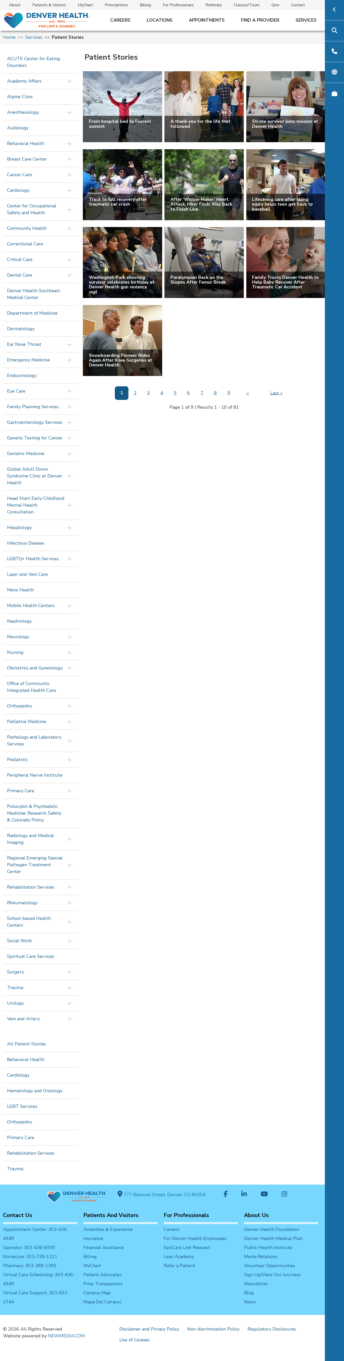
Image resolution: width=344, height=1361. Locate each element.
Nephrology (19, 621)
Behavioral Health (25, 143)
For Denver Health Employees (195, 1238)
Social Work (19, 941)
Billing (145, 5)
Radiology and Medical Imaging (30, 839)
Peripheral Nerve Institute (34, 775)
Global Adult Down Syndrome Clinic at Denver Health (34, 476)
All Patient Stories (26, 1044)
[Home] (46, 20)
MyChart (85, 5)
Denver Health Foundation (271, 1229)
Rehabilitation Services (30, 887)
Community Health (27, 228)
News (250, 1302)
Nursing (15, 652)
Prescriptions (116, 5)
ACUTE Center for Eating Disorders (33, 62)
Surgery (15, 972)
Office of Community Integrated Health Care (31, 686)
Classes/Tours (247, 5)
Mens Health (20, 590)
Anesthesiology (23, 112)
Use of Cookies (134, 1340)
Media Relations (260, 1257)
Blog (249, 1293)
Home (9, 37)
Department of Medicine (32, 313)
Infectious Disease (25, 543)
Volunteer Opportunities (269, 1266)
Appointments (207, 20)
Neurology (18, 637)
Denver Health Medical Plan (273, 1238)
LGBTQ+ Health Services (33, 559)
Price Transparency (103, 1284)
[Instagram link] (284, 1194)
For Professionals (178, 5)
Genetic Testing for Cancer (34, 438)
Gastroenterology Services (34, 422)
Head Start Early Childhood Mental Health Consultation (35, 505)
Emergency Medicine (28, 360)
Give (275, 5)
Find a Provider (260, 20)
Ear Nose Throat (24, 344)
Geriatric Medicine (25, 453)
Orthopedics (19, 706)
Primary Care (20, 791)
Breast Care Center (27, 159)
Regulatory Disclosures (272, 1329)
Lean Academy (179, 1257)
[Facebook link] (226, 1194)
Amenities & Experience (108, 1229)
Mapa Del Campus (102, 1302)
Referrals (213, 5)
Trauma (15, 988)
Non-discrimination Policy (213, 1329)
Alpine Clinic (20, 97)
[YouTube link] (264, 1194)
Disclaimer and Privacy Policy (149, 1329)
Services (306, 20)
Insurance (93, 1238)
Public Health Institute (268, 1247)
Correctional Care (25, 244)
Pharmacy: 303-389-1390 (29, 1266)
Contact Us (17, 1215)
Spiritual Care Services (30, 956)
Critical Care (19, 259)
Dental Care (19, 275)
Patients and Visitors (111, 1215)
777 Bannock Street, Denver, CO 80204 (163, 1195)
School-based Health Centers (29, 921)
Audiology (17, 128)
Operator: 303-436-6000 (29, 1247)
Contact (298, 5)
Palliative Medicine (26, 722)
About (14, 5)
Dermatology (21, 329)
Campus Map (97, 1293)
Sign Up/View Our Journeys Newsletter (272, 1279)
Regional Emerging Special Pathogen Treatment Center (35, 865)
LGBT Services (22, 1106)
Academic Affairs (24, 81)
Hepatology (19, 527)
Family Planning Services (32, 407)
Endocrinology (22, 375)
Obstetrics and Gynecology (35, 668)
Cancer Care (19, 175)
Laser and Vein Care (27, 574)
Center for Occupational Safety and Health (31, 209)
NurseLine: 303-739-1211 (30, 1257)
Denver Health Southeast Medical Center (33, 294)
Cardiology (18, 190)
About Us (256, 1215)
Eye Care (16, 391)
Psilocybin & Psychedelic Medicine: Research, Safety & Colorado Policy (34, 813)
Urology (15, 1003)
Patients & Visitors (49, 5)
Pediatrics (17, 760)
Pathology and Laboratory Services (34, 740)
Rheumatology (22, 903)
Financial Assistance (103, 1247)
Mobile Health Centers (30, 605)
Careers (120, 20)
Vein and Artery (23, 1019)
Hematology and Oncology (34, 1091)
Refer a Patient (179, 1266)
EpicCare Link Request (187, 1247)
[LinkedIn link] (244, 1194)
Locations (160, 20)
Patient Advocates (102, 1275)
